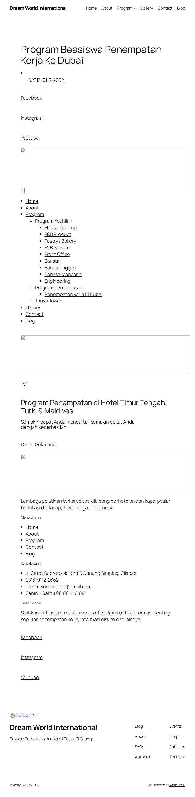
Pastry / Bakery (60, 241)
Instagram (32, 118)
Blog (30, 320)
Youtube (30, 138)
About (32, 207)
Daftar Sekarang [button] (38, 444)
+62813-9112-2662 (45, 80)
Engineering (58, 281)
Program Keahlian (53, 221)
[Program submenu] (134, 8)
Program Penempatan (59, 287)
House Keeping (61, 227)
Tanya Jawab (49, 300)
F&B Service (57, 247)
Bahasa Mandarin (63, 274)
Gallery (33, 307)
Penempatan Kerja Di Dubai (73, 294)
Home (32, 201)
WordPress (177, 784)
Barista (52, 261)
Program (35, 214)
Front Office (57, 254)
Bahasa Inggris (60, 267)
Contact (35, 314)
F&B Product (58, 234)
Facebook (31, 98)
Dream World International (38, 8)
